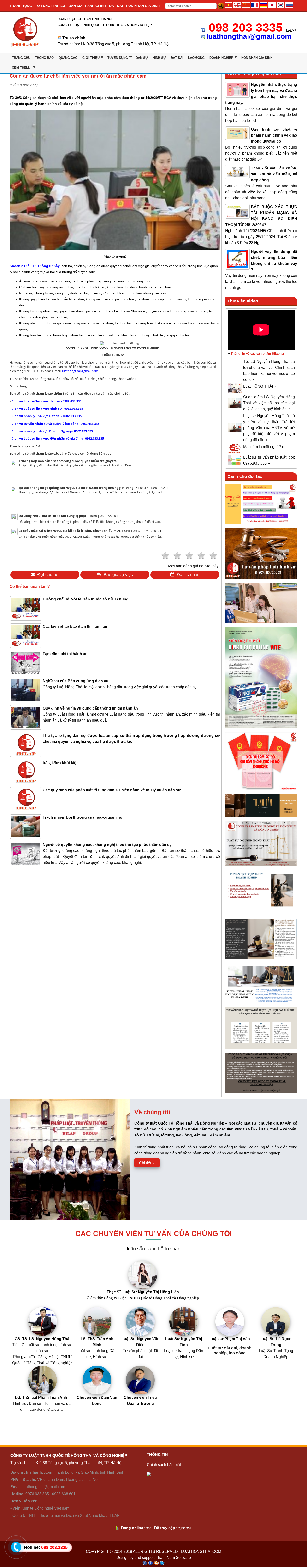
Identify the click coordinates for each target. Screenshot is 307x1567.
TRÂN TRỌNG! (113, 355)
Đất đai (177, 58)
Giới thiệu (91, 58)
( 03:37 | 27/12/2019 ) (90, 530)
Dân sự (142, 58)
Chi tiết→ (147, 1163)
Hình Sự (159, 58)
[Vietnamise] (228, 6)
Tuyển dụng (117, 58)
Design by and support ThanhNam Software (153, 1558)
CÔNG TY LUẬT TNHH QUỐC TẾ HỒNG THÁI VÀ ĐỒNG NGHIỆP (112, 347)
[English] (237, 6)
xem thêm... (22, 67)
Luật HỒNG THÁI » (259, 386)
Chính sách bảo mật (164, 1465)
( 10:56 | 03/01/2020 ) (68, 516)
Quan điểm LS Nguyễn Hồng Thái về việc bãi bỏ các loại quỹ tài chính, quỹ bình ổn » (269, 403)
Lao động (196, 58)
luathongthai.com (201, 1552)
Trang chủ (21, 58)
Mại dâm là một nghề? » (263, 447)
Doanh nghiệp (221, 58)
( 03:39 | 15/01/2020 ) (93, 488)
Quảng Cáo (68, 58)
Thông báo (44, 58)
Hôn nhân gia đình (256, 58)
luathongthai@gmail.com (248, 36)
